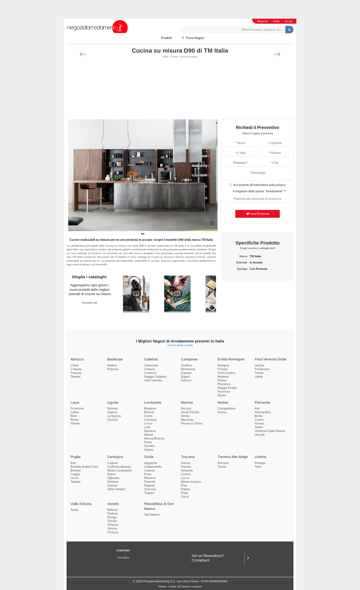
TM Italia (255, 256)
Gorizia (259, 365)
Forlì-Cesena (226, 372)
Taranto (75, 481)
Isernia (222, 412)
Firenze (186, 466)
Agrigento (150, 463)
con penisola (258, 268)
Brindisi (75, 470)
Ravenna (224, 391)
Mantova (150, 431)
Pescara (76, 372)
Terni (258, 466)
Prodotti (166, 38)
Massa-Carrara (191, 481)
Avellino (186, 365)
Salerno (186, 380)
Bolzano (223, 463)
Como (148, 416)
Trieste (259, 372)
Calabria (151, 359)
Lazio (74, 402)
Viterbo (75, 423)
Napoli (185, 376)
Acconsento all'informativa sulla (259, 184)
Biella (258, 416)
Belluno (112, 509)
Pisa (184, 485)
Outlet (276, 21)
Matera (111, 365)
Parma (222, 380)
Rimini (222, 395)
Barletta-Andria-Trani (84, 466)
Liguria (112, 402)
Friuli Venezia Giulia (270, 359)
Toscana (188, 457)
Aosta (74, 509)
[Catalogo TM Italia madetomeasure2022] (177, 293)
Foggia (75, 474)
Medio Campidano (119, 470)
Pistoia (185, 489)
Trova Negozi (194, 38)
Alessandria (263, 412)
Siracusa (150, 489)
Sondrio (149, 446)
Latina (74, 412)
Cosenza (150, 372)
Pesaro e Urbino (192, 423)
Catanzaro (151, 365)
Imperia (112, 412)
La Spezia (114, 416)
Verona (112, 528)
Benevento (188, 369)
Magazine (262, 21)
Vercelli (260, 434)
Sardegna (115, 457)
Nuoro (111, 474)
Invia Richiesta (259, 213)
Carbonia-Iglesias (119, 466)
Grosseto (187, 470)
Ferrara (222, 369)
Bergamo (150, 408)
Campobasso (227, 408)
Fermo (185, 416)
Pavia (148, 442)
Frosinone (77, 408)
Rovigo (112, 517)
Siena (185, 496)
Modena (223, 376)
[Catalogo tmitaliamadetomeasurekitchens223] (136, 293)
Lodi (147, 427)
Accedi (288, 21)
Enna (147, 474)
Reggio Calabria (155, 376)
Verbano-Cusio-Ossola (270, 431)
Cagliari (112, 463)
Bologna (223, 365)
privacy (281, 184)
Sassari (112, 485)
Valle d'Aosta (81, 504)
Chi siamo (123, 557)
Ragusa (149, 485)
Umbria (260, 457)
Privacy (162, 586)
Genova (112, 408)
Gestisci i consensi (191, 586)
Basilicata (115, 359)
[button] (142, 233)
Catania (149, 470)
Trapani (149, 493)
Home (165, 56)
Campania (189, 359)
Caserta (186, 372)
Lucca (185, 478)
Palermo (149, 481)
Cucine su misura (188, 56)
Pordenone (262, 369)
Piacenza (224, 384)
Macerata (187, 419)
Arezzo (185, 463)
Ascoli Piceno (190, 412)
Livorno (186, 474)
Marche (187, 402)
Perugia (260, 463)
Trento (222, 466)
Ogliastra (113, 478)
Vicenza (112, 532)
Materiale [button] (241, 262)
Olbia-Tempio (116, 489)
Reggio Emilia (227, 387)
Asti (257, 408)
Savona (112, 419)
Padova (112, 513)
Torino (259, 427)
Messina (149, 478)
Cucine (174, 56)
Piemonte (262, 402)
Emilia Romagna (231, 359)
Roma (74, 419)
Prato (184, 493)
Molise (223, 402)
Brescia (149, 412)
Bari (73, 463)
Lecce (74, 478)
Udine (259, 376)
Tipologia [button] (242, 268)
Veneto (113, 504)
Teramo (75, 376)
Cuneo (259, 419)
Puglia (75, 457)
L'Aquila (75, 369)
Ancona (186, 408)
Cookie (172, 586)
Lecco (148, 423)
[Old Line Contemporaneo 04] (276, 54)
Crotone (149, 369)
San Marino (152, 514)
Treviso (112, 521)
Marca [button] (243, 256)
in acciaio (256, 262)
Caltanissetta (153, 466)
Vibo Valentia (153, 380)
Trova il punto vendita (180, 345)
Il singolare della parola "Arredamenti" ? (259, 191)
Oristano (112, 481)
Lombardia (152, 402)
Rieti (73, 416)
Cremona (150, 419)
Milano (148, 434)
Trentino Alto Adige (233, 457)
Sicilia (149, 457)
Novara (259, 423)
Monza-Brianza (154, 438)
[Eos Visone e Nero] (83, 54)
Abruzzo (77, 359)
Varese (149, 449)
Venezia (112, 524)
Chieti (74, 365)
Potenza (112, 369)
